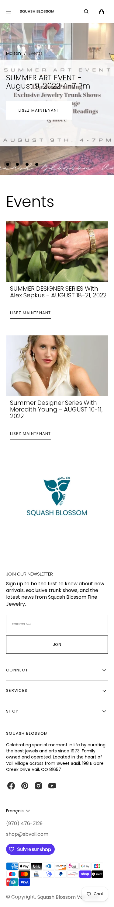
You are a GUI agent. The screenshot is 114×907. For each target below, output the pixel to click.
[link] (57, 500)
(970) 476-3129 (24, 823)
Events (36, 53)
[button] (86, 11)
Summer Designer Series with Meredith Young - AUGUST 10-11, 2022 (56, 409)
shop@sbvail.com (27, 834)
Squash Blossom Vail (61, 897)
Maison (13, 53)
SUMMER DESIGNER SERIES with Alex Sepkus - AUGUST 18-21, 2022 (58, 291)
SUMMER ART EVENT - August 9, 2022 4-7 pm (48, 82)
